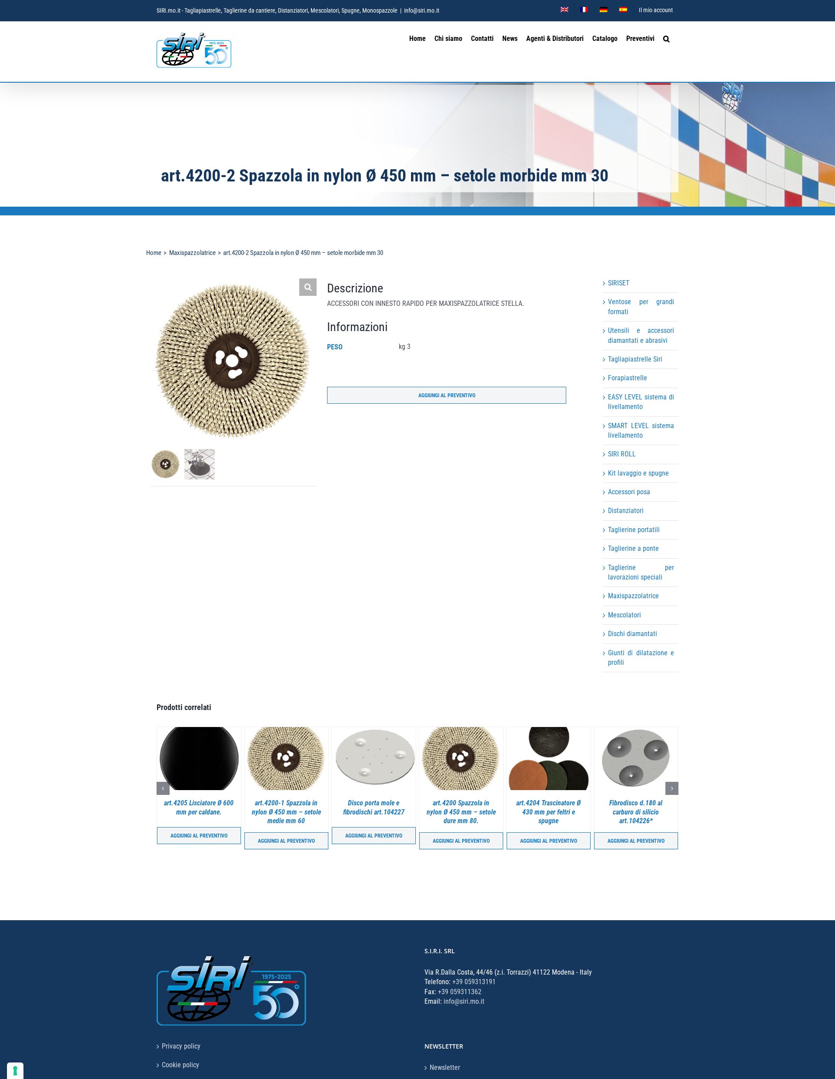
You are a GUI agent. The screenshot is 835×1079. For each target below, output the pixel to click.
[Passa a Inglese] (564, 10)
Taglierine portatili (634, 530)
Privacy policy (181, 1046)
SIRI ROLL (622, 454)
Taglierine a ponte (633, 548)
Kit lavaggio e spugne (638, 473)
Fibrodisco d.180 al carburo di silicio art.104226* (555, 812)
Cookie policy (180, 1065)
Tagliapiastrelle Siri (635, 359)
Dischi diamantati (632, 634)
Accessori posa (629, 492)
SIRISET (618, 283)
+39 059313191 (474, 982)
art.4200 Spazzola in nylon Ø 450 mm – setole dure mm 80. (380, 812)
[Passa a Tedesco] (603, 10)
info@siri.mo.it (421, 10)
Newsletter (445, 1067)
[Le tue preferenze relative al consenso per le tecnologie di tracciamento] (15, 1070)
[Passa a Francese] (584, 10)
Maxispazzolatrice (633, 596)
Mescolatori (624, 615)
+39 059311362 (459, 992)
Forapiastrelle (627, 378)
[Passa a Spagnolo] (623, 10)
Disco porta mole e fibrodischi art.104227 (293, 807)
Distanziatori (626, 510)
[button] (666, 37)
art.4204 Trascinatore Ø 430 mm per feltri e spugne (468, 812)
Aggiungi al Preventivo (446, 395)
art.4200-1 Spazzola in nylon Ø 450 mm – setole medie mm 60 (205, 812)
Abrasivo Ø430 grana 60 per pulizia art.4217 (642, 807)
